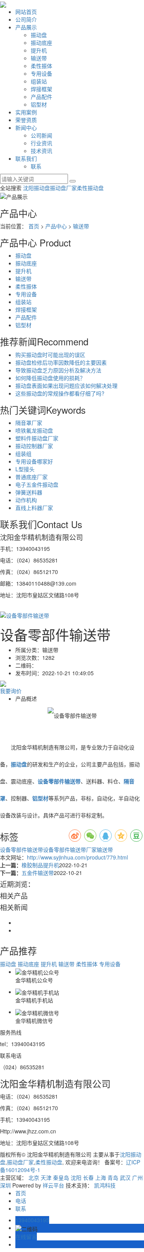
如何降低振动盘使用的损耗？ (50, 378)
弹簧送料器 (28, 492)
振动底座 (41, 42)
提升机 (39, 50)
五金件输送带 (38, 873)
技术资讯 (41, 151)
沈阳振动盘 (36, 188)
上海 (100, 1177)
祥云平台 (53, 1185)
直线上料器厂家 (34, 507)
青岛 (113, 1177)
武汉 (125, 1177)
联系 (36, 166)
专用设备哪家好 (34, 461)
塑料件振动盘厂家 (36, 438)
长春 (88, 1177)
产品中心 (56, 226)
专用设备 (41, 73)
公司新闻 (41, 135)
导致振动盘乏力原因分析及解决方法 (58, 370)
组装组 (23, 453)
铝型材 (39, 104)
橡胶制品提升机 (40, 865)
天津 (46, 1177)
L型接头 (25, 469)
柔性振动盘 (90, 188)
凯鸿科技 (105, 1185)
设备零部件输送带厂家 (70, 849)
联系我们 (26, 158)
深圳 (5, 1185)
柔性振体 (41, 66)
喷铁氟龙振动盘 (34, 430)
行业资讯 (41, 143)
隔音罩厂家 (28, 422)
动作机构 (26, 500)
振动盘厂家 (63, 188)
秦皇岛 (61, 1177)
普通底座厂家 (31, 477)
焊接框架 (41, 89)
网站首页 (26, 11)
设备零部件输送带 (21, 849)
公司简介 (26, 19)
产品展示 (26, 27)
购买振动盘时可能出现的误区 (50, 354)
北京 (33, 1177)
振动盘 (39, 35)
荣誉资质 (26, 120)
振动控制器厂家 (34, 446)
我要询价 (11, 691)
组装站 (39, 81)
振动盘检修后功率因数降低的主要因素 (61, 362)
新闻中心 (26, 127)
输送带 (39, 58)
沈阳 (76, 1177)
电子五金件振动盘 (36, 484)
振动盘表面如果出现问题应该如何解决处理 (66, 385)
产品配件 (41, 96)
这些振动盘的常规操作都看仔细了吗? (59, 393)
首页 (33, 226)
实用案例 (26, 112)
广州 (137, 1177)
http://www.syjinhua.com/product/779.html (77, 857)
